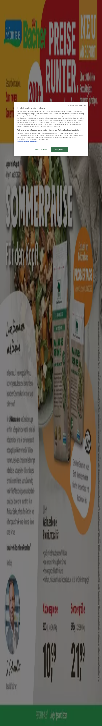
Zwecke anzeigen (41, 149)
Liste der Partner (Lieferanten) (28, 142)
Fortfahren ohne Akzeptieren (77, 105)
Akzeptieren (59, 150)
